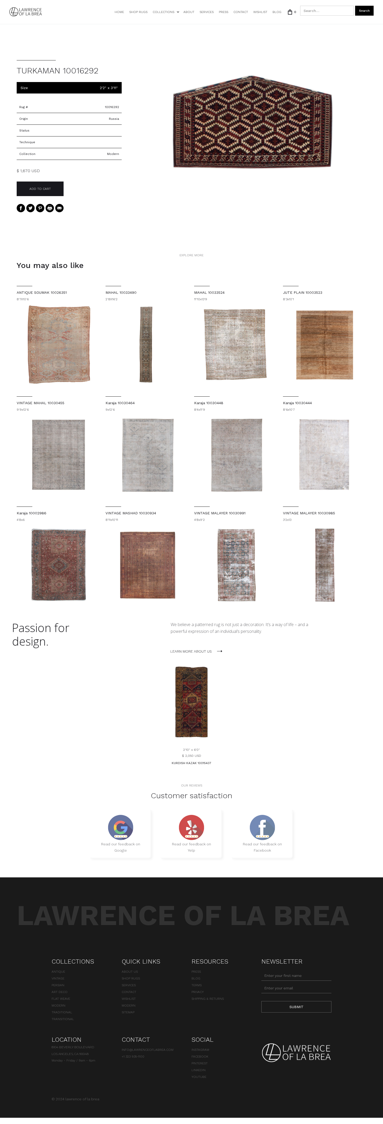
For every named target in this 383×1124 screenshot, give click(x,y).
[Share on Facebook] (21, 207)
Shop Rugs (138, 12)
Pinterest (199, 1063)
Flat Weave (61, 999)
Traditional (62, 1012)
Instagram (200, 1050)
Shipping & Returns (207, 999)
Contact (240, 12)
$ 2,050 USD (191, 756)
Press (223, 12)
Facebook (199, 1056)
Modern (58, 1005)
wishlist (260, 12)
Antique (58, 971)
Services (207, 12)
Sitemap (128, 1012)
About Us (130, 971)
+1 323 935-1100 (133, 1056)
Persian (58, 985)
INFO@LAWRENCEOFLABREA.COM (148, 1050)
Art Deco (59, 992)
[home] (25, 11)
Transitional (63, 1019)
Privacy (197, 992)
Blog (277, 12)
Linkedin (198, 1070)
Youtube (198, 1077)
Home (119, 12)
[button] (165, 12)
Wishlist (129, 999)
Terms (196, 985)
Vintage (58, 978)
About (188, 12)
